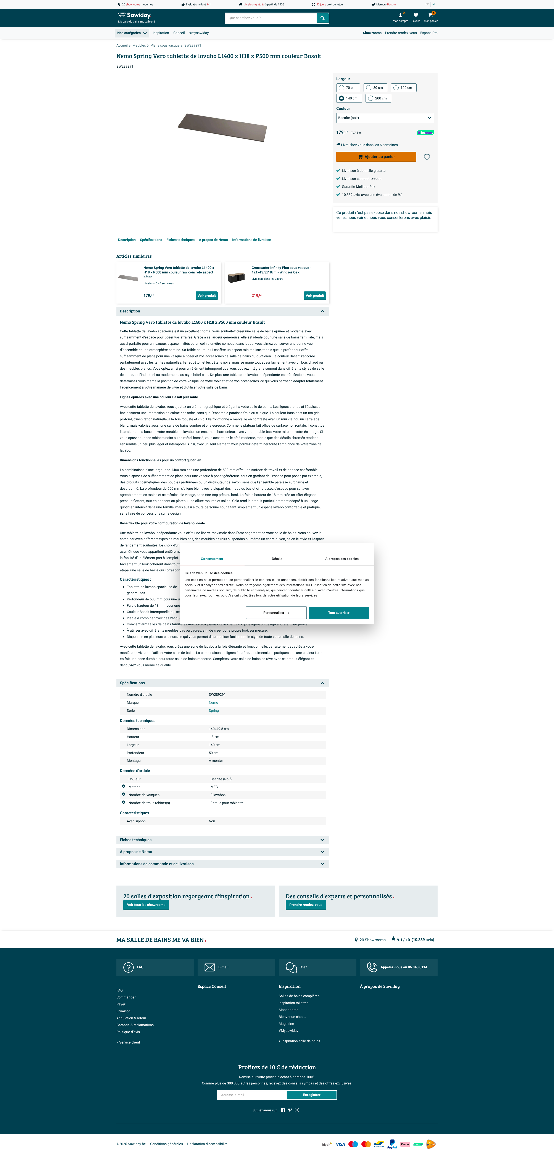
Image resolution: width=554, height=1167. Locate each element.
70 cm (351, 87)
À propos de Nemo (213, 239)
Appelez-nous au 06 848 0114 (404, 967)
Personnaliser (273, 612)
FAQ (140, 967)
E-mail (223, 967)
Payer (120, 1004)
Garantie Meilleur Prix (358, 186)
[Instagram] (297, 1110)
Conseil (179, 33)
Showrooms (372, 33)
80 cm (378, 87)
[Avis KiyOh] (327, 1144)
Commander (125, 997)
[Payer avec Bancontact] (379, 1144)
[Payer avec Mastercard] (366, 1144)
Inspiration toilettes (293, 1003)
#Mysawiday (288, 1030)
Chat (303, 967)
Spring (214, 710)
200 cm (381, 98)
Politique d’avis (128, 1032)
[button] (427, 157)
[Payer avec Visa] (340, 1144)
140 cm (352, 98)
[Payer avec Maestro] (353, 1144)
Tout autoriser (338, 612)
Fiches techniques (180, 239)
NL (434, 4)
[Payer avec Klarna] (405, 1144)
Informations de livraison (251, 239)
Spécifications (151, 239)
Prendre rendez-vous (401, 33)
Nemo (213, 702)
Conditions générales (166, 1144)
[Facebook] (283, 1110)
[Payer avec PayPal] (392, 1144)
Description (127, 239)
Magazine (286, 1023)
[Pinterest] (290, 1110)
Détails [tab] (277, 559)
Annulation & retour (131, 1018)
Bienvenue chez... (292, 1016)
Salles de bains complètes (299, 996)
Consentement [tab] (212, 559)
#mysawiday (199, 33)
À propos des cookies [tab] (342, 559)
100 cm (406, 87)
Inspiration (161, 33)
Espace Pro (429, 33)
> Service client (128, 1042)
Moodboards (288, 1010)
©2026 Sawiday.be (131, 1144)
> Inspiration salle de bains (299, 1041)
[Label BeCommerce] (418, 1144)
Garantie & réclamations (135, 1025)
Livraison (123, 1011)
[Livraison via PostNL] (431, 1144)
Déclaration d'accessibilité (207, 1144)
